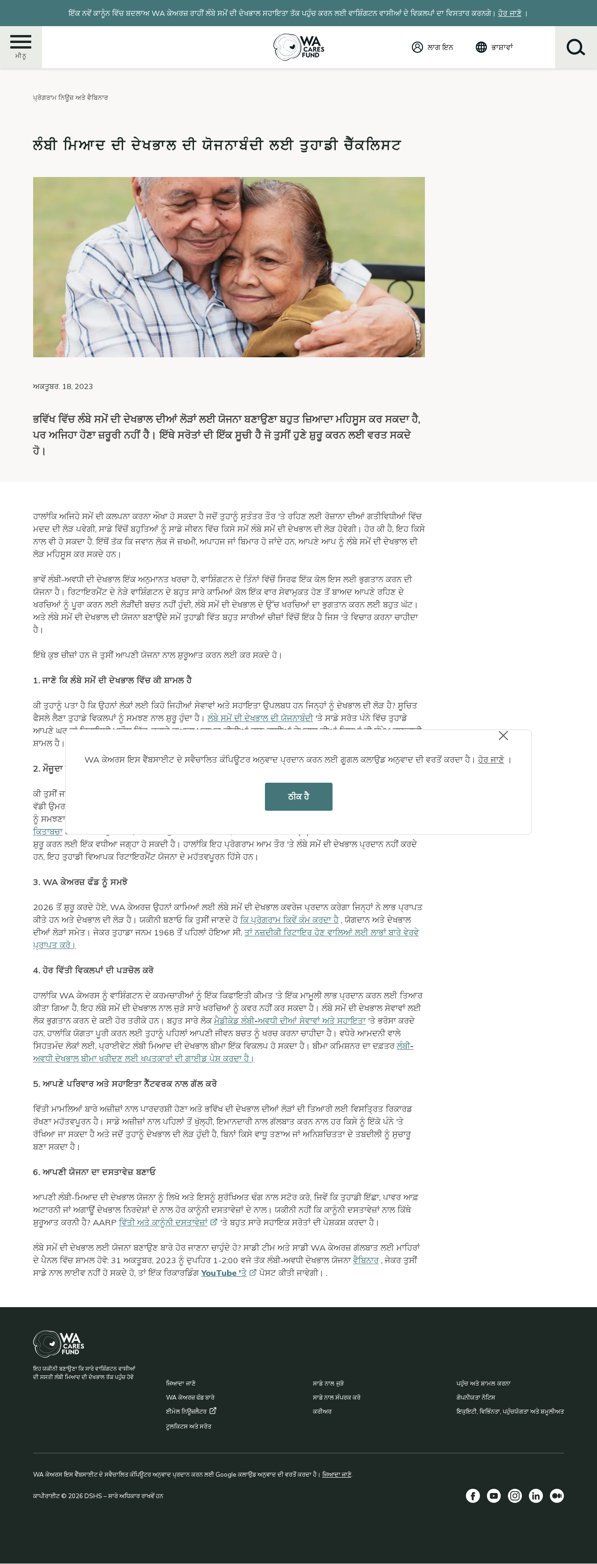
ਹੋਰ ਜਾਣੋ (491, 759)
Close (511, 742)
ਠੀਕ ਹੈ (298, 796)
